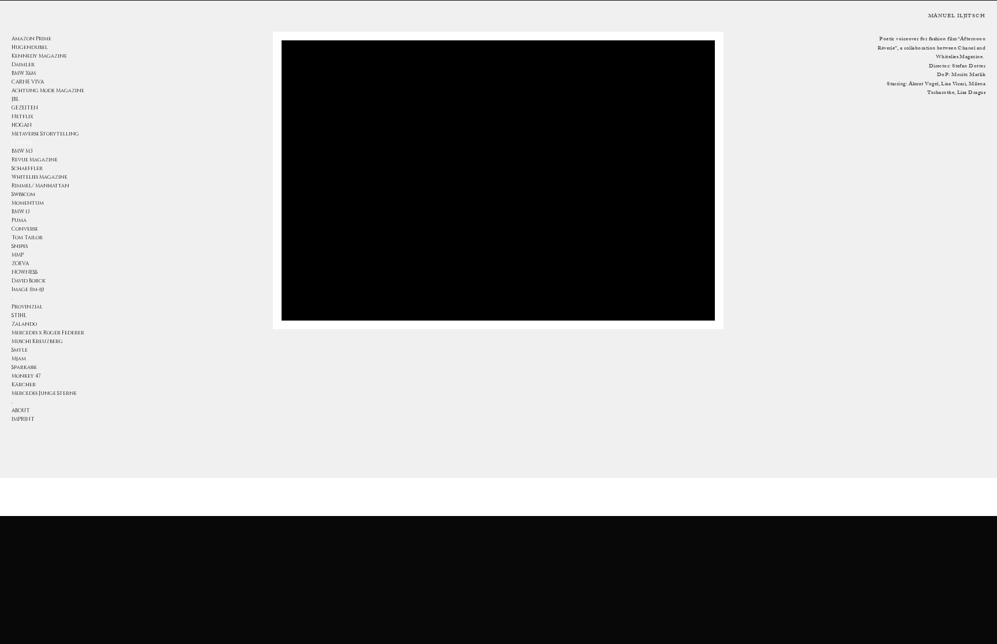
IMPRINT (23, 419)
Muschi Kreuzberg (37, 341)
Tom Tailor (27, 237)
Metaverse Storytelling (45, 133)
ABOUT (21, 410)
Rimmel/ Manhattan (40, 185)
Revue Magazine (35, 159)
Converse (25, 228)
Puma (19, 220)
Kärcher (24, 384)
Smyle (20, 350)
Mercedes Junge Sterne (44, 393)
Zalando (24, 324)
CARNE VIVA (28, 81)
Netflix (22, 116)
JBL (15, 99)
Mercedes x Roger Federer (46, 332)
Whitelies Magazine (40, 177)
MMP (18, 254)
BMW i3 (21, 211)
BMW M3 (22, 151)
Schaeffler (27, 168)
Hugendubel (30, 47)
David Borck (29, 280)
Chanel (22, 142)
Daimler (23, 64)
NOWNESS (25, 272)
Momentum (28, 202)
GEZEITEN (25, 107)
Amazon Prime (31, 38)
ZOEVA (20, 263)
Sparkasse (24, 367)
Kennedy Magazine (39, 55)
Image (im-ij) (28, 289)
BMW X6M (24, 73)
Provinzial (27, 306)
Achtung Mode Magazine (46, 90)
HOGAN (22, 125)
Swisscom (23, 194)
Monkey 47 (26, 375)
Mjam (19, 358)
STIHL (19, 315)
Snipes (20, 246)
